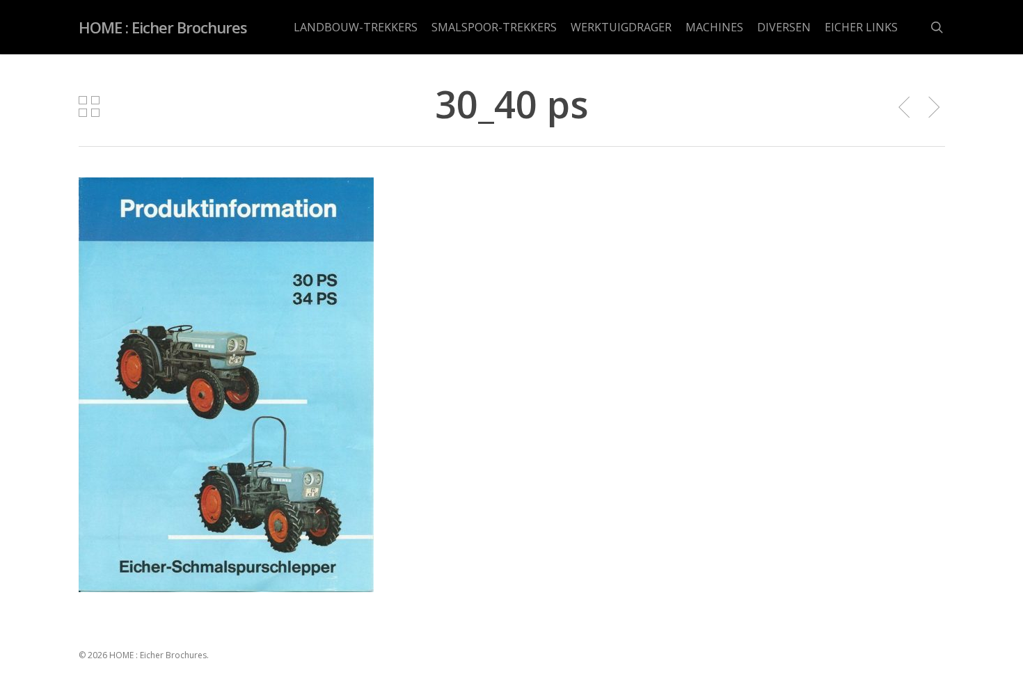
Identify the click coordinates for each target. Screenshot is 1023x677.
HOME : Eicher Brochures (163, 27)
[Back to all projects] (89, 106)
